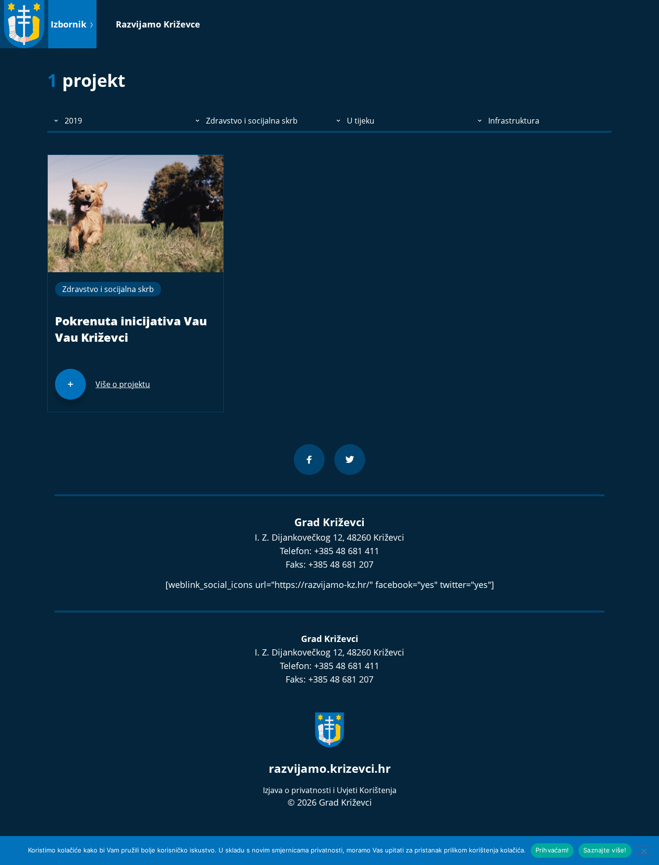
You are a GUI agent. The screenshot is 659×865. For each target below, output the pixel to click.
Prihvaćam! (552, 850)
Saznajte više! (605, 850)
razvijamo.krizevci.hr (330, 768)
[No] (643, 850)
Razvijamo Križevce (158, 24)
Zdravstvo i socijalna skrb (108, 289)
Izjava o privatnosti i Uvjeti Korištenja (330, 790)
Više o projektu (123, 384)
